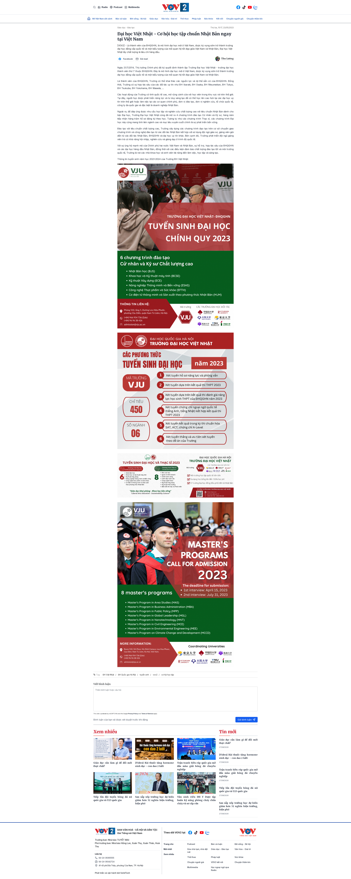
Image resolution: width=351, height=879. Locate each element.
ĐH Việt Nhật (108, 675)
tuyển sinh (144, 675)
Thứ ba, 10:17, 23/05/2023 (222, 27)
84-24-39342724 (106, 861)
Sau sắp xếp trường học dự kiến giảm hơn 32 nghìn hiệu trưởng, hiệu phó (238, 806)
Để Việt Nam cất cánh (102, 19)
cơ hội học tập (167, 675)
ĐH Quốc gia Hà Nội (127, 675)
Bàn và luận (121, 19)
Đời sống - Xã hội (138, 19)
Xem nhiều (169, 854)
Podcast (118, 7)
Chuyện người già (234, 19)
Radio (105, 7)
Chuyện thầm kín (255, 19)
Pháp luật (196, 19)
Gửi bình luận (245, 719)
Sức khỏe (208, 19)
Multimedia (134, 7)
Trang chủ (168, 844)
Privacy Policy (133, 713)
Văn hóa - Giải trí (169, 19)
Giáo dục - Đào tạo (126, 27)
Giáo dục (154, 19)
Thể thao (184, 19)
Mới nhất (168, 849)
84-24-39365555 (106, 858)
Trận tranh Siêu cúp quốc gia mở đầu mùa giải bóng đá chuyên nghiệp (238, 773)
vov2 (155, 675)
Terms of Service (147, 713)
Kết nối (219, 19)
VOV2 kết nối (217, 862)
